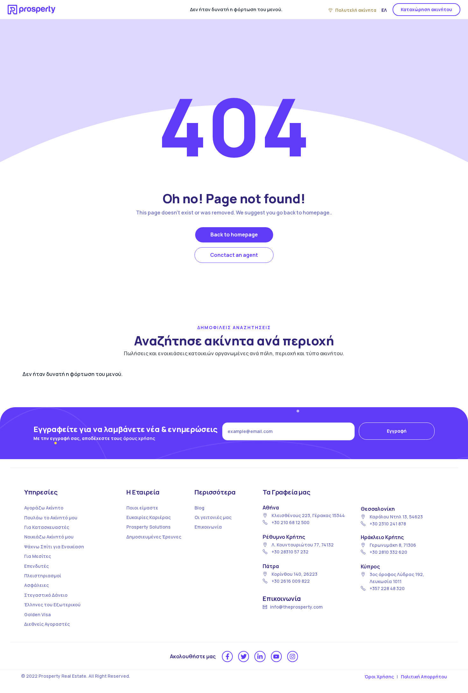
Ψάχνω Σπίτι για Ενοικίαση (54, 547)
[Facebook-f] (227, 656)
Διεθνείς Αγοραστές (47, 624)
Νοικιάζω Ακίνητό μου (49, 537)
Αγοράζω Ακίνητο (43, 508)
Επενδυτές (36, 566)
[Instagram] (292, 656)
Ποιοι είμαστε (142, 508)
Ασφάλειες (36, 585)
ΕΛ (384, 10)
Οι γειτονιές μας (213, 517)
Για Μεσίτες (37, 556)
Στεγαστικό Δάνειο (45, 595)
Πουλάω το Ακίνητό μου (50, 518)
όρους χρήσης (139, 438)
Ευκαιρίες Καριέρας (148, 517)
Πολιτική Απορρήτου (424, 677)
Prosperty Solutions (148, 527)
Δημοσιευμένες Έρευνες (153, 537)
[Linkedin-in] (259, 656)
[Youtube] (276, 656)
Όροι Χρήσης (379, 677)
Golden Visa (37, 614)
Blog (199, 508)
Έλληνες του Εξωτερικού (52, 605)
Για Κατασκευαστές (46, 527)
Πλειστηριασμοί (42, 576)
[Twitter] (243, 656)
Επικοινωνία (208, 527)
